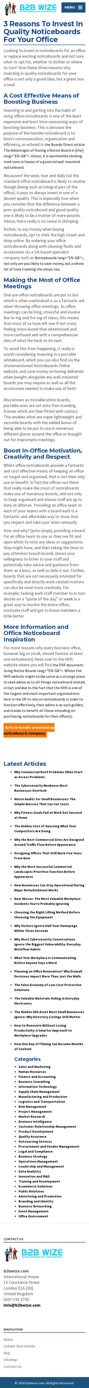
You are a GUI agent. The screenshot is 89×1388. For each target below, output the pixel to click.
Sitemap (10, 1359)
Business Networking (35, 1206)
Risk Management (33, 1106)
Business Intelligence (35, 1121)
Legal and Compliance (36, 1151)
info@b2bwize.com (22, 1305)
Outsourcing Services (35, 1141)
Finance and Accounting (37, 1077)
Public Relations (31, 1191)
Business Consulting (34, 1082)
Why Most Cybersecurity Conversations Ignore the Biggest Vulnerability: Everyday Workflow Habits (47, 944)
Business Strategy (33, 1156)
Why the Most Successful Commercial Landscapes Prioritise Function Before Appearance (44, 872)
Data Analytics (30, 1171)
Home (8, 1339)
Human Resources (32, 1072)
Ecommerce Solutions (35, 1186)
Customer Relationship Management (47, 1126)
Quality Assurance (33, 1136)
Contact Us (13, 1366)
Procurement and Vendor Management (49, 1146)
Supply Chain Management (39, 1091)
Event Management (34, 1211)
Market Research (32, 1116)
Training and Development (39, 1181)
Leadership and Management (41, 1166)
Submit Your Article (19, 1346)
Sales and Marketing (35, 1067)
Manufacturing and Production (43, 1096)
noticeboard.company (24, 733)
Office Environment (33, 1216)
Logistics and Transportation (42, 1101)
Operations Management (38, 1161)
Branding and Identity (36, 1201)
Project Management (35, 1111)
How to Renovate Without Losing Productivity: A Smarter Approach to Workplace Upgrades (43, 1030)
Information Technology (38, 1086)
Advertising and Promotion (40, 1196)
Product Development (36, 1131)
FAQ (7, 1353)
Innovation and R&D (34, 1176)
